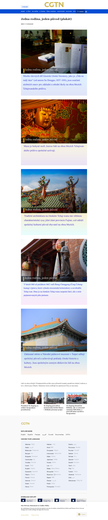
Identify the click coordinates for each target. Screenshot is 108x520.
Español (30, 434)
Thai (71, 468)
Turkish (73, 472)
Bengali (29, 453)
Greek (30, 483)
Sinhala (72, 456)
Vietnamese (75, 481)
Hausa (29, 487)
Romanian (74, 447)
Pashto (72, 444)
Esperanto (31, 472)
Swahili (73, 462)
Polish (51, 483)
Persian (51, 481)
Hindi (50, 447)
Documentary (59, 434)
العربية (44, 434)
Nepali (50, 477)
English (23, 434)
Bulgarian (31, 456)
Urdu (71, 477)
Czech (29, 465)
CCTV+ (68, 434)
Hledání (81, 11)
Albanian (30, 444)
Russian (73, 450)
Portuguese (53, 487)
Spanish (73, 459)
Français (37, 434)
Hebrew (51, 444)
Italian (51, 456)
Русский (50, 434)
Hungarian (52, 450)
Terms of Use (35, 515)
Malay (53, 468)
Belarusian (32, 450)
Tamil (71, 465)
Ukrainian (74, 474)
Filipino (30, 474)
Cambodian (30, 459)
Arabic (29, 447)
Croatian (30, 462)
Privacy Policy (25, 515)
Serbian (73, 453)
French (30, 477)
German (30, 481)
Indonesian (54, 453)
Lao (49, 465)
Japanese (52, 459)
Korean (51, 462)
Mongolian (53, 472)
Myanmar (54, 474)
